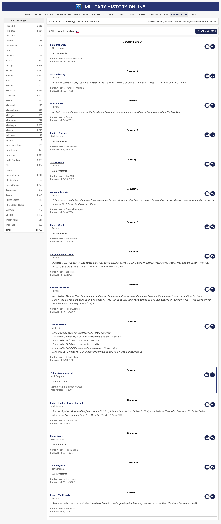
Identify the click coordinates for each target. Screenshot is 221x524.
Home (51, 21)
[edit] (212, 46)
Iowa (79, 21)
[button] (108, 45)
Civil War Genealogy (65, 21)
